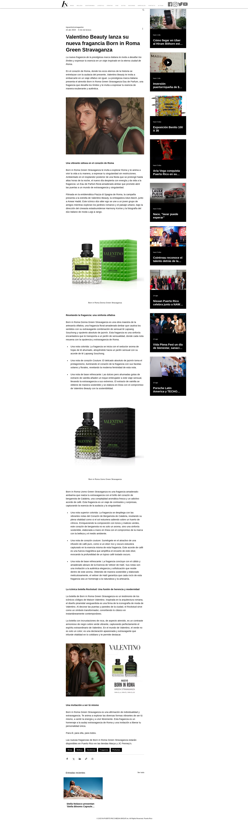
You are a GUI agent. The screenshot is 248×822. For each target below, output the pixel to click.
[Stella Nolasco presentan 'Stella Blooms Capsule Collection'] (83, 788)
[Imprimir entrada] (92, 759)
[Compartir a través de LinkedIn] (80, 759)
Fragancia (104, 750)
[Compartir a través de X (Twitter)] (73, 759)
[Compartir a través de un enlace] (86, 759)
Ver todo (140, 772)
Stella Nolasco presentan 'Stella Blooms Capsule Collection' (80, 805)
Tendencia (91, 750)
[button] (143, 10)
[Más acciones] (142, 28)
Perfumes (116, 750)
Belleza (80, 750)
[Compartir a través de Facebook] (67, 759)
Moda (70, 750)
